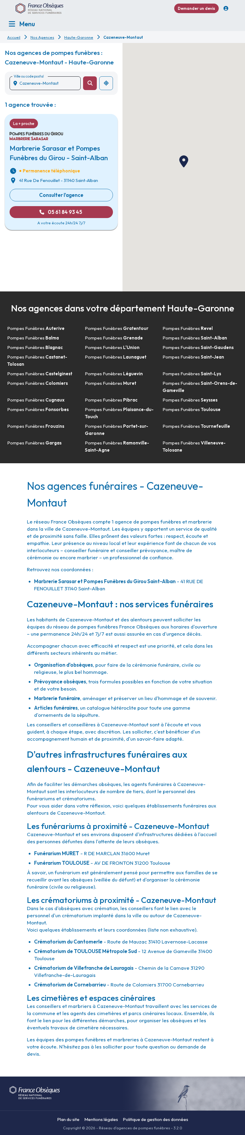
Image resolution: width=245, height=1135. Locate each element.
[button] (183, 161)
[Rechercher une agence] (90, 83)
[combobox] (47, 83)
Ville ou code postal (29, 76)
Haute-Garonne (78, 37)
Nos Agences (42, 37)
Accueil (13, 37)
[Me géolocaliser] (106, 83)
